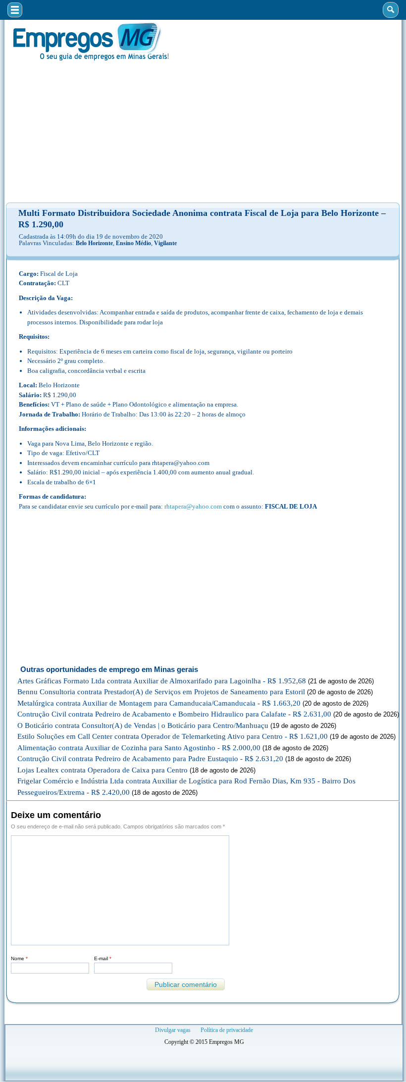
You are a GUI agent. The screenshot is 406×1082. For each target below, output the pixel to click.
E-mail (102, 958)
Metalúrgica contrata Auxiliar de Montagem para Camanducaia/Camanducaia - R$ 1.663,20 (159, 703)
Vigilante (165, 243)
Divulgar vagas (173, 1030)
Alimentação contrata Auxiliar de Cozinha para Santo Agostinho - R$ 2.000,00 (138, 748)
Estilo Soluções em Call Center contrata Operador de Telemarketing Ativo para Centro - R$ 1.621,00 (172, 736)
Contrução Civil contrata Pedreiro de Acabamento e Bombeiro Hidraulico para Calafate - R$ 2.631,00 (174, 714)
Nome (19, 958)
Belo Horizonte (94, 243)
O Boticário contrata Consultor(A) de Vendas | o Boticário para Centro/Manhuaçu (142, 725)
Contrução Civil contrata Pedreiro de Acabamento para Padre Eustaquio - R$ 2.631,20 (150, 759)
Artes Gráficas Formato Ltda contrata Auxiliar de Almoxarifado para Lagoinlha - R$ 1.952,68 (161, 681)
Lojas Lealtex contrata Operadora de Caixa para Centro (102, 770)
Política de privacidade (227, 1030)
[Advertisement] (203, 131)
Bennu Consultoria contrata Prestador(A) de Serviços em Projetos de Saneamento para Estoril (161, 692)
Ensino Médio (133, 243)
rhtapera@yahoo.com (193, 506)
